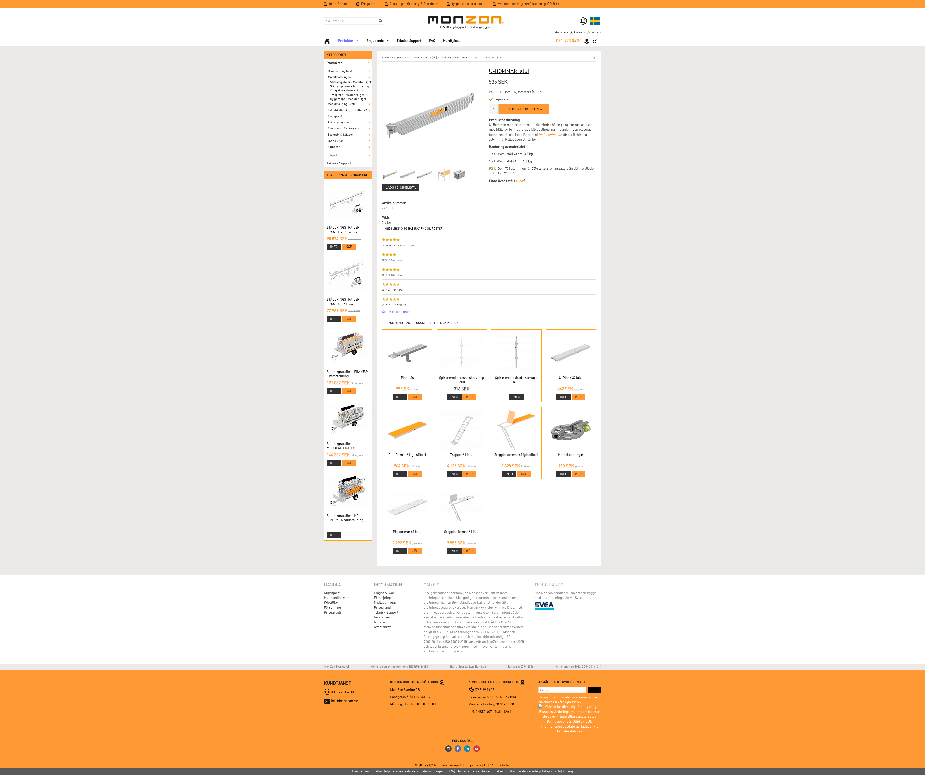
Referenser (382, 617)
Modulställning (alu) (341, 77)
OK (594, 690)
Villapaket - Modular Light (347, 90)
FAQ (432, 41)
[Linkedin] (467, 748)
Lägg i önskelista (401, 187)
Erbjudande (375, 41)
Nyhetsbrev (382, 627)
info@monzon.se (344, 700)
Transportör (335, 116)
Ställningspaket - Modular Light (350, 86)
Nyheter (380, 622)
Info (334, 247)
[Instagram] (448, 748)
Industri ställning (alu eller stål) (348, 110)
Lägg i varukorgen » (524, 109)
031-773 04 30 (568, 40)
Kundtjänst (451, 41)
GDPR (489, 765)
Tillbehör (334, 147)
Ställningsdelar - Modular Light (350, 82)
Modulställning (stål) (341, 104)
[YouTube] (476, 748)
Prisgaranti (368, 4)
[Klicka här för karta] (441, 682)
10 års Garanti (338, 4)
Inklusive (596, 32)
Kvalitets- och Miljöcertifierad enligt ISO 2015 (528, 4)
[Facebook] (458, 748)
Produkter (345, 41)
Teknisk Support (409, 41)
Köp (349, 247)
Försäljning (332, 607)
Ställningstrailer (338, 122)
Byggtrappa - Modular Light (348, 99)
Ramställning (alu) (340, 71)
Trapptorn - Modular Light (347, 95)
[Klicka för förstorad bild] (430, 116)
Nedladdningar (385, 602)
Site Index (503, 765)
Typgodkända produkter (468, 4)
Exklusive (579, 32)
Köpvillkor (331, 602)
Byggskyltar (335, 140)
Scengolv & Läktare (340, 134)
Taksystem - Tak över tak (343, 128)
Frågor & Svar (384, 593)
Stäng (568, 771)
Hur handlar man (336, 598)
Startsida (387, 57)
